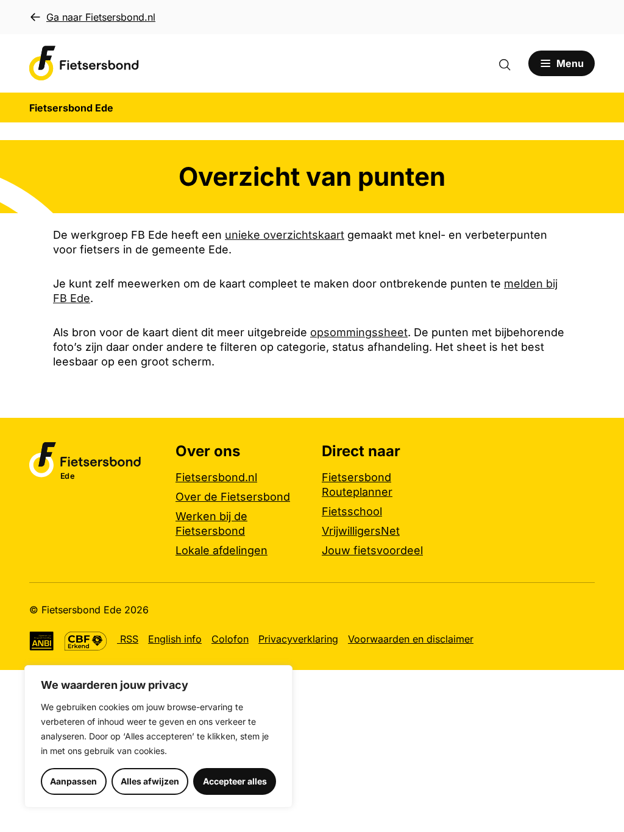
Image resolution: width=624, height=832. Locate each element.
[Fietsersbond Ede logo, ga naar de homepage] (84, 63)
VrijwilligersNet (361, 530)
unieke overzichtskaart (284, 234)
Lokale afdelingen (222, 550)
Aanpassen (73, 781)
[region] (158, 736)
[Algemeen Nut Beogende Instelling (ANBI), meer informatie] (41, 641)
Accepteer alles (235, 781)
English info (175, 639)
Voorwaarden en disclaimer (410, 639)
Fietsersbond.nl (216, 477)
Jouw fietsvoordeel (372, 550)
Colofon (230, 639)
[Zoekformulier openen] (510, 63)
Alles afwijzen (150, 781)
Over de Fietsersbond (233, 496)
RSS (127, 639)
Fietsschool (352, 511)
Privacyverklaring (298, 639)
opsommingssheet (359, 332)
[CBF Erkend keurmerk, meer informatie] (85, 641)
